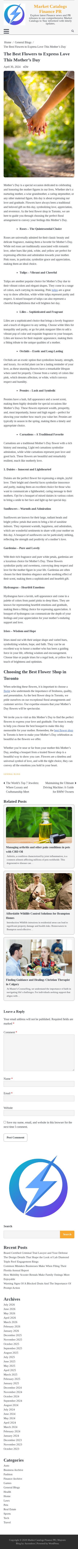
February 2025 (12, 1378)
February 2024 (12, 1431)
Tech (6, 1518)
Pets (6, 1504)
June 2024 (9, 1413)
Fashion (8, 1474)
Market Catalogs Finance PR (50, 9)
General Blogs (12, 774)
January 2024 (11, 1435)
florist (7, 691)
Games (7, 1483)
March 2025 (10, 1374)
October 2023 (11, 1448)
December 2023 (13, 1440)
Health (7, 1491)
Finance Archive (13, 1478)
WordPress (54, 1543)
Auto (6, 1465)
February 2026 (12, 1326)
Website (8, 1107)
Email (8, 1093)
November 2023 (13, 1444)
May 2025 (9, 1365)
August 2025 (11, 1352)
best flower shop (63, 730)
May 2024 (9, 1418)
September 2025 (13, 1348)
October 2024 (11, 1396)
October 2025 (11, 1343)
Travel (7, 1522)
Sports (7, 1513)
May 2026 (9, 1313)
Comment (10, 1032)
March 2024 (10, 1427)
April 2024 (10, 1422)
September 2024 (13, 1400)
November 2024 (13, 1392)
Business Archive (13, 1470)
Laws (7, 1500)
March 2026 (10, 1322)
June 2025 (9, 1361)
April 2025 (10, 1370)
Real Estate (10, 1509)
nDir (25, 66)
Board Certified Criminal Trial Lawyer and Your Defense (36, 1252)
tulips (55, 290)
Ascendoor (29, 1543)
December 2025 (13, 1335)
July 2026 (9, 1304)
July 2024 (9, 1409)
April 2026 (10, 1317)
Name (8, 1078)
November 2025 (13, 1339)
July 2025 (9, 1357)
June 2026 (9, 1309)
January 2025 (11, 1383)
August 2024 (11, 1405)
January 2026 (11, 1330)
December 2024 (13, 1387)
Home (7, 1496)
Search (8, 1226)
